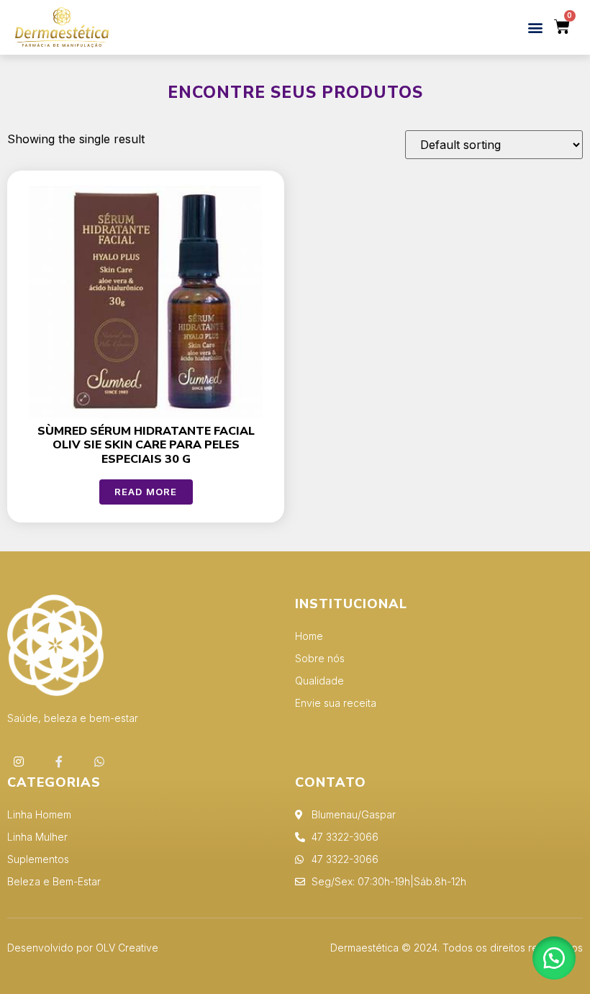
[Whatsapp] (99, 761)
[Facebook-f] (59, 761)
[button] (535, 27)
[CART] (562, 27)
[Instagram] (18, 761)
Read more (146, 491)
